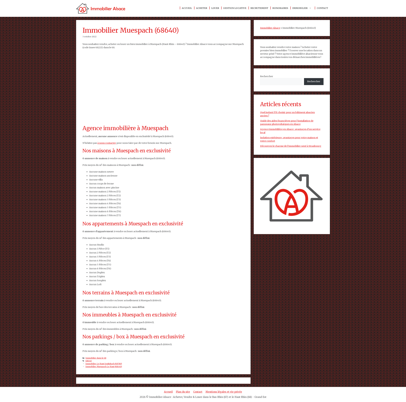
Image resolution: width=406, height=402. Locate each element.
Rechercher (266, 76)
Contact (322, 8)
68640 (88, 361)
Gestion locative (234, 8)
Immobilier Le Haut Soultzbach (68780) (103, 363)
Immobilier (300, 8)
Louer (215, 8)
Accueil (187, 8)
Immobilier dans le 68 (95, 358)
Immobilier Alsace (270, 28)
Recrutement (259, 8)
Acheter (201, 8)
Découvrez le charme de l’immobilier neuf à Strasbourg (290, 146)
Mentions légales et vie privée (224, 391)
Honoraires (280, 8)
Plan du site (183, 391)
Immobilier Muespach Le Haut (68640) (103, 366)
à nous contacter (106, 143)
